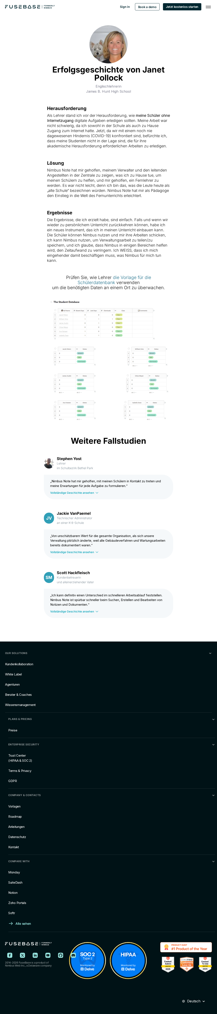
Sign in (125, 6)
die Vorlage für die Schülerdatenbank (114, 280)
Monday (14, 872)
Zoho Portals (17, 903)
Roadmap (15, 817)
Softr (11, 913)
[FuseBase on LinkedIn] (35, 955)
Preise (12, 730)
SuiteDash (15, 882)
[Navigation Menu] (208, 6)
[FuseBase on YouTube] (47, 955)
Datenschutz (17, 837)
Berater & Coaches (18, 695)
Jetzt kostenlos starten (182, 6)
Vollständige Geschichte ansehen (72, 492)
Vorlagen (14, 806)
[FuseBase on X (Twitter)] (22, 955)
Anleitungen (16, 827)
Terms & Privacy (19, 771)
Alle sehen (23, 924)
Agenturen (12, 684)
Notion (12, 893)
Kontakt (13, 847)
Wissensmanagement (20, 705)
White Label (13, 674)
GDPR (12, 781)
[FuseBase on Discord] (73, 955)
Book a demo (147, 7)
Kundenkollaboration (19, 664)
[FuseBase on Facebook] (9, 955)
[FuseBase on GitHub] (60, 955)
